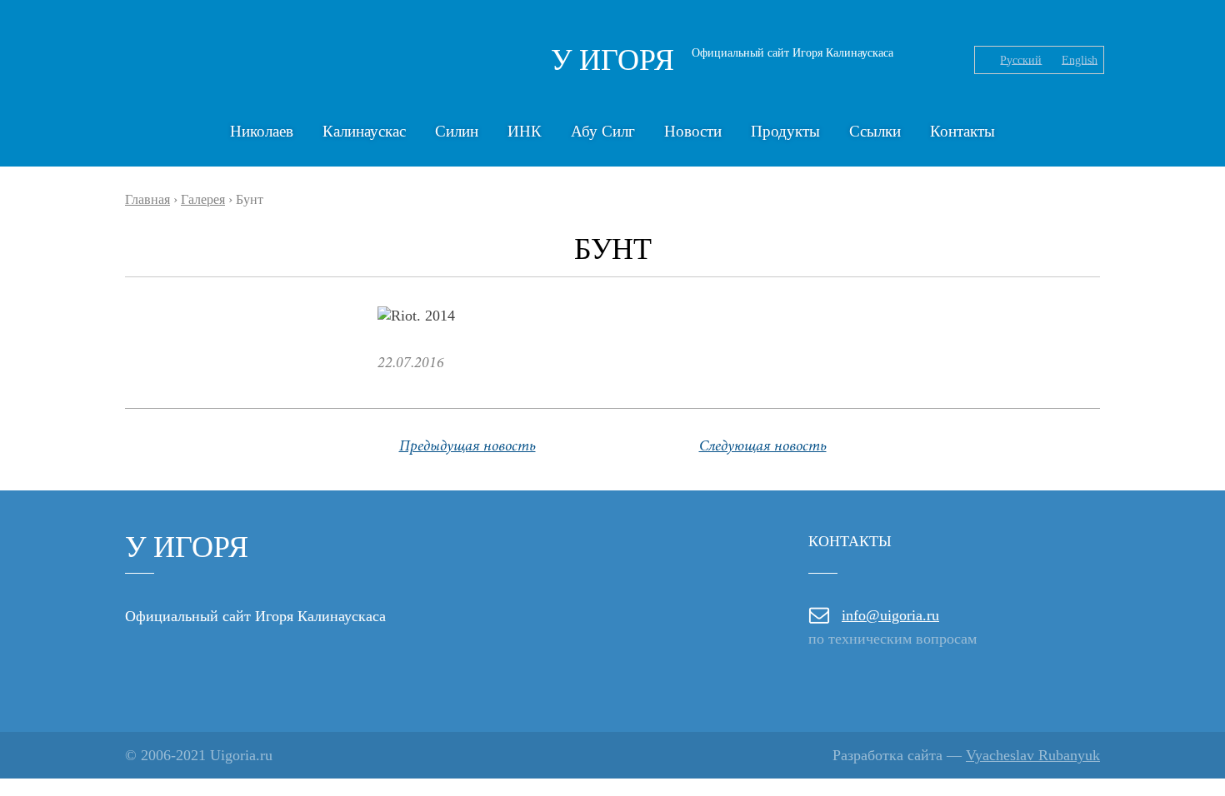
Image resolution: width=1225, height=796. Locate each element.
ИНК (525, 131)
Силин (456, 131)
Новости (693, 131)
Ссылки (875, 131)
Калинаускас (364, 131)
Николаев (261, 131)
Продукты (785, 131)
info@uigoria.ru (890, 615)
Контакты (962, 131)
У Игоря (612, 60)
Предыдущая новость (467, 447)
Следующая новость (763, 447)
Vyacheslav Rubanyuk (1033, 755)
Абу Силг (603, 131)
